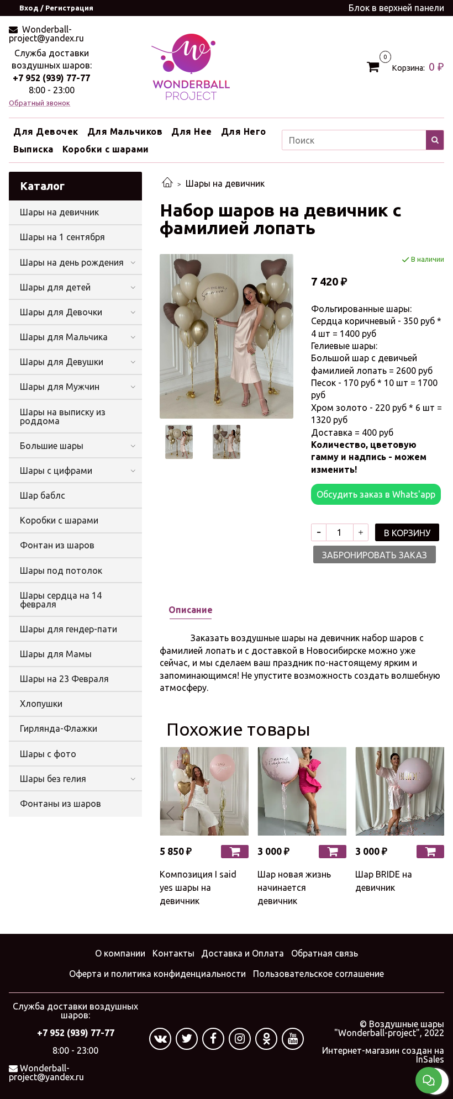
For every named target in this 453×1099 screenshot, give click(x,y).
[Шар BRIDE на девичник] (399, 791)
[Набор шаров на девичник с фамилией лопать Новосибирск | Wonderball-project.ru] (226, 335)
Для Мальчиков (125, 131)
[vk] (160, 1039)
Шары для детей (55, 287)
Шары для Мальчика (64, 337)
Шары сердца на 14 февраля (61, 599)
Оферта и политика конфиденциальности (157, 974)
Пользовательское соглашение (318, 974)
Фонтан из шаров (57, 545)
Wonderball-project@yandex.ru (46, 33)
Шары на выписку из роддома (63, 416)
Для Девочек (45, 131)
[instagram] (240, 1039)
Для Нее (191, 131)
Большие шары (51, 446)
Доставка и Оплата (242, 953)
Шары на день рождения (72, 262)
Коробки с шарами (105, 149)
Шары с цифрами (56, 470)
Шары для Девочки (61, 312)
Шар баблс (42, 495)
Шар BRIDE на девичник (383, 880)
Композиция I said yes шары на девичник (198, 887)
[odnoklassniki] (266, 1039)
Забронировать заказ (374, 555)
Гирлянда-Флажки (58, 728)
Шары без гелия (53, 779)
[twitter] (187, 1039)
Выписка (33, 149)
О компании (120, 953)
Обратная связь (324, 953)
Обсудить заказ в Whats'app (376, 494)
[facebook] (213, 1039)
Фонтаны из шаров (60, 804)
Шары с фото (48, 754)
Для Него (243, 131)
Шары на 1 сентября (62, 237)
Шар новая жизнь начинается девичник (294, 887)
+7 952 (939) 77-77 (51, 78)
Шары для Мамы (56, 654)
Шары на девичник (225, 183)
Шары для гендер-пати (68, 629)
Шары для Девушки (61, 362)
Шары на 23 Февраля (64, 679)
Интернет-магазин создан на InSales (383, 1055)
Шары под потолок (61, 570)
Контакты (173, 953)
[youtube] (293, 1039)
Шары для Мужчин (59, 387)
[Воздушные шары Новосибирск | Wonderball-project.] (190, 65)
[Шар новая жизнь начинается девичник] (301, 791)
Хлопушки (41, 704)
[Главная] (167, 183)
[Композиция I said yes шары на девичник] (204, 791)
